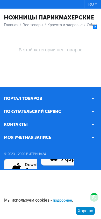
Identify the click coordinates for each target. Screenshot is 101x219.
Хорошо (85, 211)
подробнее (62, 200)
